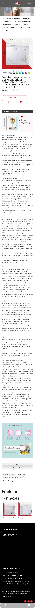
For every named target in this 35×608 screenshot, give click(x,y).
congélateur (22, 474)
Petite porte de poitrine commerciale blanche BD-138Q (25, 518)
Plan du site (11, 594)
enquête (13, 97)
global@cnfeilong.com (15, 578)
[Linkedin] (25, 601)
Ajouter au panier (13, 102)
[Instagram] (31, 601)
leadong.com (6, 596)
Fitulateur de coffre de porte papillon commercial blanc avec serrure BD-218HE (10, 518)
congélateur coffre (9, 474)
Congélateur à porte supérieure (13, 481)
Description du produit (10, 112)
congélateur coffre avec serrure (13, 477)
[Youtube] (28, 601)
